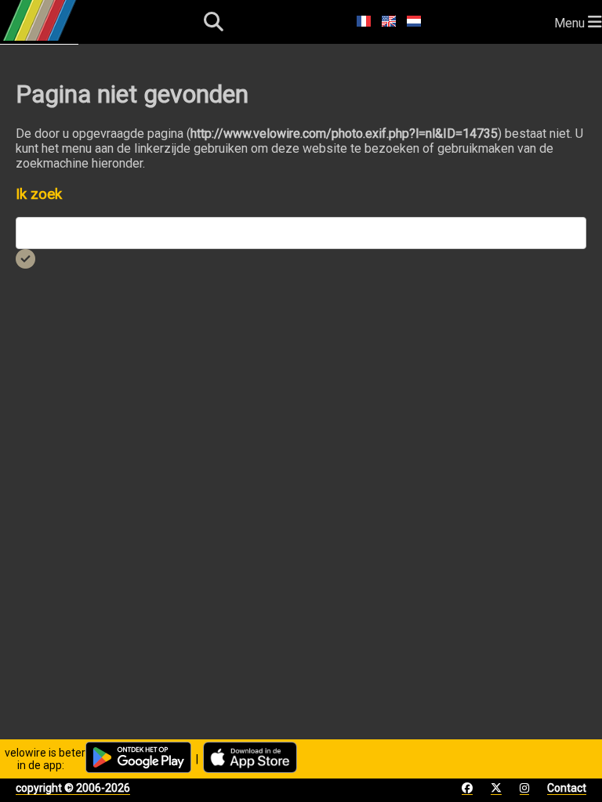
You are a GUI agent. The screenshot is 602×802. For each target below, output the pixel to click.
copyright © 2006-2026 (73, 788)
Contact (566, 788)
